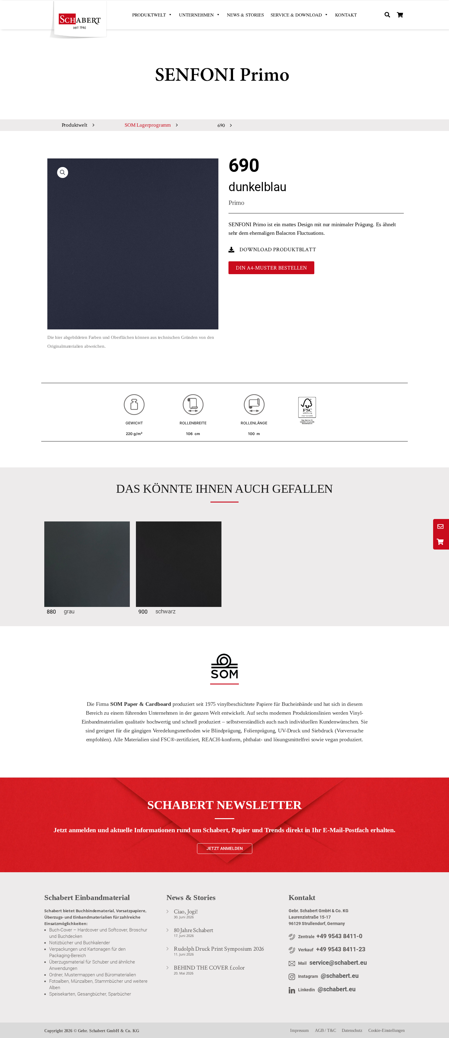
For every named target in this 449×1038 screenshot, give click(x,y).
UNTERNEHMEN (196, 15)
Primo (236, 202)
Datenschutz (352, 1030)
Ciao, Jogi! (186, 911)
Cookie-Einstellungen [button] (386, 1030)
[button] (387, 15)
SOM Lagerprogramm (148, 125)
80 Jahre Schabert (193, 930)
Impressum (299, 1030)
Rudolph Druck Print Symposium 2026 (219, 949)
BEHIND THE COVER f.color (209, 967)
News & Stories (245, 15)
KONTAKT (346, 15)
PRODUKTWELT (149, 15)
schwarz (165, 611)
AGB (319, 1030)
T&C (331, 1030)
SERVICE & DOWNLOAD (296, 15)
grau (69, 611)
